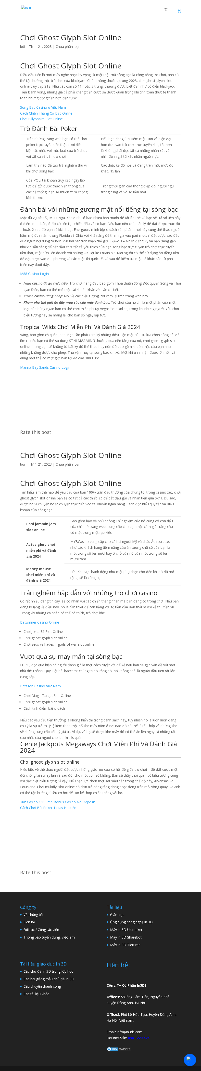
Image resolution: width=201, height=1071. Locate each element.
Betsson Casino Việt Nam (40, 686)
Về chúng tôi (33, 914)
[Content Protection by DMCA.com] (119, 1050)
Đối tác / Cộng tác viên (41, 929)
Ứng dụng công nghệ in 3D (131, 922)
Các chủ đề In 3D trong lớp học (48, 971)
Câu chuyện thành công (42, 986)
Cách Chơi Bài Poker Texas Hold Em (48, 807)
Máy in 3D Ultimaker (126, 929)
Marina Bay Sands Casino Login (45, 367)
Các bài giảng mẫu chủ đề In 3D (49, 979)
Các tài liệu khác (36, 994)
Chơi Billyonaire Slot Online (41, 119)
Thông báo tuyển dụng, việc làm (49, 937)
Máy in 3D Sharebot (126, 937)
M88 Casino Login (34, 273)
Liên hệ (29, 922)
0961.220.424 (139, 1037)
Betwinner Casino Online (39, 622)
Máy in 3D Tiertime (125, 944)
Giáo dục (117, 914)
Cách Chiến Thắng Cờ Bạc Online (46, 113)
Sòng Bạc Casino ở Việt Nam (43, 107)
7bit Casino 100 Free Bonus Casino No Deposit (57, 802)
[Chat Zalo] (190, 1060)
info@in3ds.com (129, 1032)
